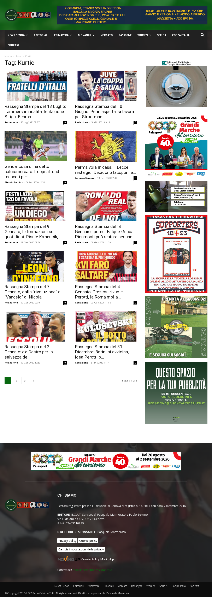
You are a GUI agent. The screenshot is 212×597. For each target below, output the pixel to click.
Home (8, 56)
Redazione (11, 122)
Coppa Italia (180, 35)
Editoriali (41, 35)
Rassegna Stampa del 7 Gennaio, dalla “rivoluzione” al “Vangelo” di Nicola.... (33, 292)
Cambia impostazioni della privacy (81, 549)
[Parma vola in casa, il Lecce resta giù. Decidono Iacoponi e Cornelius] (106, 146)
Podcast (13, 45)
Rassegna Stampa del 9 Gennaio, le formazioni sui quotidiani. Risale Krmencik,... (33, 231)
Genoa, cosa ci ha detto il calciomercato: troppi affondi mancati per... (32, 171)
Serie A (161, 35)
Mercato (106, 35)
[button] (202, 35)
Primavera (61, 35)
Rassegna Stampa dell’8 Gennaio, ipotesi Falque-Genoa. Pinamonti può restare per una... (105, 231)
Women (142, 35)
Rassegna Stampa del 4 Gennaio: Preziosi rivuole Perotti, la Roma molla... (99, 292)
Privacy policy (67, 541)
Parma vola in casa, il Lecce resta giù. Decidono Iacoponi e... (105, 170)
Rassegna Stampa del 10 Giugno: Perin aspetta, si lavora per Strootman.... (104, 111)
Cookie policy (88, 541)
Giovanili (84, 35)
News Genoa (16, 35)
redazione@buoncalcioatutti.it (92, 570)
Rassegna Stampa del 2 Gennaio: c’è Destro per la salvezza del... (29, 352)
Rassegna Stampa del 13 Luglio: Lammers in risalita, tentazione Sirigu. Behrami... (35, 111)
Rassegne (125, 35)
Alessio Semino (14, 182)
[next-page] (33, 380)
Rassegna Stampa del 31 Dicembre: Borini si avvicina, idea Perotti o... (102, 352)
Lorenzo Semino (84, 177)
